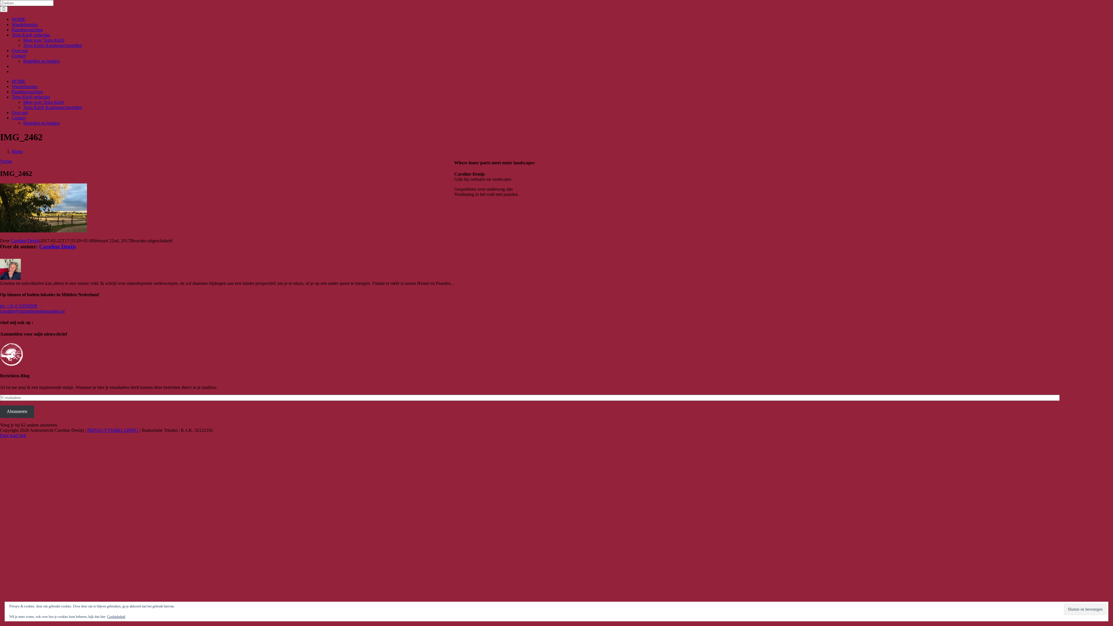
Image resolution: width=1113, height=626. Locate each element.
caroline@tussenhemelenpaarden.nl (32, 311)
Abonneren (17, 411)
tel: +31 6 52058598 (18, 305)
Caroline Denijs (25, 240)
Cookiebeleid (116, 617)
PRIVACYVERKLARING (113, 430)
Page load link (13, 435)
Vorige (6, 161)
